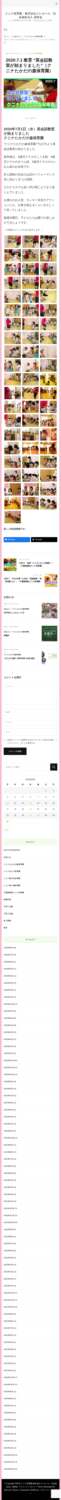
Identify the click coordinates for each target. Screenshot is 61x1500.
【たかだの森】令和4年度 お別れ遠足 (19, 658)
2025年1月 (8, 1053)
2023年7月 (8, 1159)
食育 (5, 928)
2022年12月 (9, 1208)
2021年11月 (9, 1300)
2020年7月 (8, 1406)
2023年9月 (8, 1145)
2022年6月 (8, 1251)
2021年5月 (8, 1342)
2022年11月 (9, 1215)
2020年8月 (8, 1398)
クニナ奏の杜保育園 (12, 878)
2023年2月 (8, 1194)
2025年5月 (8, 1025)
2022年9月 (8, 1229)
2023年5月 (8, 1173)
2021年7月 (8, 1328)
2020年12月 (9, 1377)
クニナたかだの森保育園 (33, 53)
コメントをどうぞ (30, 118)
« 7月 (6, 829)
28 (38, 815)
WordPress (34, 1490)
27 (30, 815)
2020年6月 (8, 1413)
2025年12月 (9, 1004)
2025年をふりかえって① (14, 613)
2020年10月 (9, 1384)
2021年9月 (8, 1314)
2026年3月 (8, 983)
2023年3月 (8, 1187)
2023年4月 (8, 1180)
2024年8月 (8, 1089)
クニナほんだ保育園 (12, 871)
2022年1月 (8, 1286)
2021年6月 (8, 1335)
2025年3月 (8, 1039)
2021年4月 (8, 1349)
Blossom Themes (11, 1490)
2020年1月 (8, 1448)
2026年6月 (8, 962)
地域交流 (7, 899)
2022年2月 (8, 1279)
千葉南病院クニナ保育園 (14, 892)
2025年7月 (8, 1011)
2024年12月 (9, 1060)
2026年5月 (8, 969)
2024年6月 (8, 1103)
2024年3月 (8, 1124)
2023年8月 (8, 1152)
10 (8, 803)
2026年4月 (8, 976)
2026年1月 (8, 997)
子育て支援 (8, 906)
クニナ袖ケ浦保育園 (12, 885)
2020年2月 (8, 1441)
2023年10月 (9, 1138)
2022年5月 (8, 1258)
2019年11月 (9, 1462)
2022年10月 (9, 1222)
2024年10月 (9, 1074)
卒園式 (6, 635)
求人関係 (7, 920)
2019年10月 (9, 1469)
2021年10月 (9, 1307)
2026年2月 (8, 990)
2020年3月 (8, 1434)
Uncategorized (12, 850)
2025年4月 (8, 1032)
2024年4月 (8, 1117)
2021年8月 (8, 1321)
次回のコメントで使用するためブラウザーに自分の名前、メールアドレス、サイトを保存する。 (32, 741)
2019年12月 (9, 1455)
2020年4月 (8, 1427)
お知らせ (7, 609)
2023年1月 (8, 1201)
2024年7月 (8, 1095)
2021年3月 (8, 1356)
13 (30, 803)
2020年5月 (8, 1420)
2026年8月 (8, 948)
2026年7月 (8, 955)
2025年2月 (8, 1046)
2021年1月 (8, 1370)
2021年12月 (9, 1293)
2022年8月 (8, 1236)
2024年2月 (8, 1131)
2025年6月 (8, 1018)
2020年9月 (8, 1391)
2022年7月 (8, 1243)
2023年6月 (8, 1166)
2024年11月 (9, 1067)
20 (30, 809)
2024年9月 (8, 1081)
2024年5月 (8, 1110)
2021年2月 (8, 1363)
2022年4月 (8, 1265)
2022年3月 (8, 1272)
